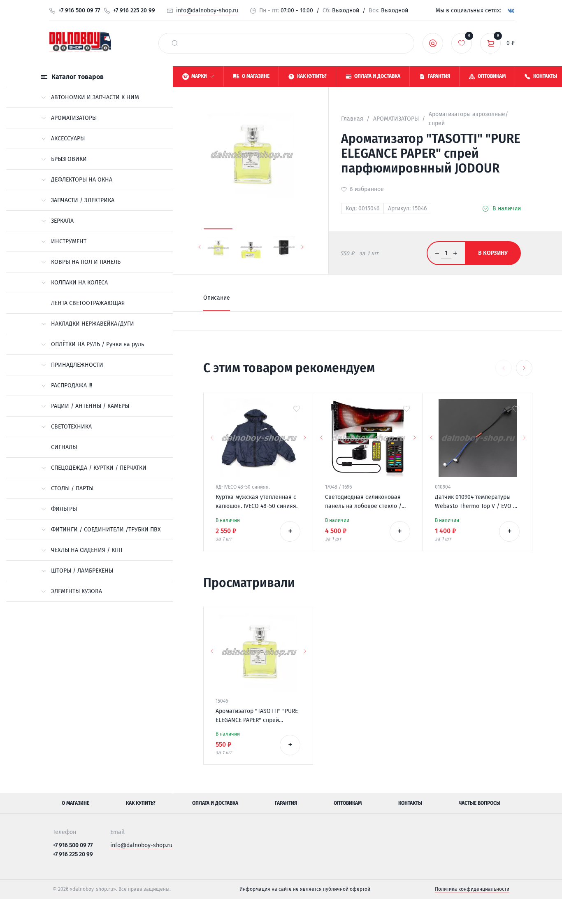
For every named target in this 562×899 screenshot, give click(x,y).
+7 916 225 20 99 (134, 10)
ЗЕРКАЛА (62, 220)
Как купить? (141, 803)
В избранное (366, 189)
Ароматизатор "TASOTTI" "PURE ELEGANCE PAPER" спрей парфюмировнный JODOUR (257, 716)
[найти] (175, 43)
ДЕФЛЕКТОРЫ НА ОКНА (81, 179)
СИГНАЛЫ (64, 447)
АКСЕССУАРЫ (68, 138)
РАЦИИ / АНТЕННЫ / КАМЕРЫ (90, 406)
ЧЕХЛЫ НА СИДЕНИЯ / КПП (86, 550)
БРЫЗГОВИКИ (69, 159)
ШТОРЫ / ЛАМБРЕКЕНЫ (82, 570)
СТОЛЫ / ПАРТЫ (72, 488)
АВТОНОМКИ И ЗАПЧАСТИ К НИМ (95, 97)
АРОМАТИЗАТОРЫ (74, 117)
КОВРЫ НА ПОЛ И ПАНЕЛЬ (86, 262)
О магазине (75, 803)
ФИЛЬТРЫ (64, 508)
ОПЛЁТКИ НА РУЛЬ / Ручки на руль (97, 344)
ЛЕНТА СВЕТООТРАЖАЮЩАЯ (88, 303)
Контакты (410, 803)
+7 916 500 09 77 (79, 10)
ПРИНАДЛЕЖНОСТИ (77, 364)
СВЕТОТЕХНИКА (71, 426)
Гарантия (286, 803)
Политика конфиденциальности (472, 889)
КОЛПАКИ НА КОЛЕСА (79, 282)
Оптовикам (348, 803)
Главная (352, 118)
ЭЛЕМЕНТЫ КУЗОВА (76, 591)
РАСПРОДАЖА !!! (71, 385)
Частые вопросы (479, 803)
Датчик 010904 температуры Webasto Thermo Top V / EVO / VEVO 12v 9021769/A (475, 502)
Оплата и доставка (215, 803)
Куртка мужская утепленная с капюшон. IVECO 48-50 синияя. (256, 502)
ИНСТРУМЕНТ (68, 241)
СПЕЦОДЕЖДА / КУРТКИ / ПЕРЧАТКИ (98, 467)
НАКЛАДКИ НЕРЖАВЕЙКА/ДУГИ (92, 323)
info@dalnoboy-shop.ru (207, 10)
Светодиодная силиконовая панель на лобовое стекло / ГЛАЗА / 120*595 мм (363, 502)
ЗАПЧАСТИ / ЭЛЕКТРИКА (82, 200)
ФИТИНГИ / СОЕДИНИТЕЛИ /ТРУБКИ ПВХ (106, 529)
